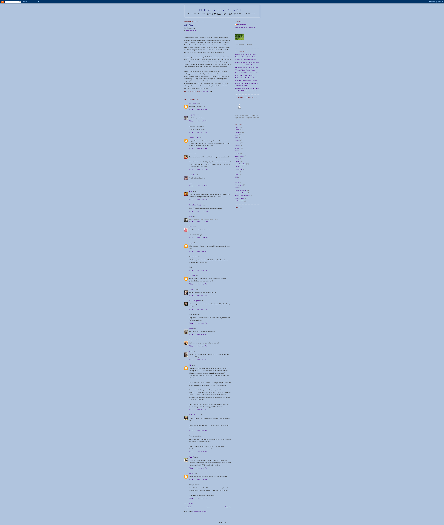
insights (237, 143)
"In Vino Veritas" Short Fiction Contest (247, 62)
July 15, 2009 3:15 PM (198, 284)
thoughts (237, 145)
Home (208, 507)
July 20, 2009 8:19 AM (198, 452)
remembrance (239, 156)
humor (237, 161)
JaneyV (191, 457)
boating (237, 166)
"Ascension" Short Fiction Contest (245, 65)
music (236, 174)
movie (237, 172)
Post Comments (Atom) (199, 511)
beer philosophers (240, 164)
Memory (191, 473)
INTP (236, 177)
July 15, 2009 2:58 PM (198, 270)
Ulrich (237, 182)
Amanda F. (192, 289)
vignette (237, 132)
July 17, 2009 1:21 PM (198, 360)
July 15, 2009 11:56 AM (199, 238)
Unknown (192, 275)
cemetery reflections (241, 193)
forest (236, 151)
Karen (191, 328)
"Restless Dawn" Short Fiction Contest (247, 73)
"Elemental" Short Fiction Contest (245, 54)
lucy (190, 243)
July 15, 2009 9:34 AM (198, 149)
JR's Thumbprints (194, 301)
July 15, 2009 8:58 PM (198, 323)
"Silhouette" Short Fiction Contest (245, 59)
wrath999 (192, 175)
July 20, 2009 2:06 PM (198, 468)
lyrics (236, 138)
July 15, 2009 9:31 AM (198, 132)
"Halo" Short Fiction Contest (244, 75)
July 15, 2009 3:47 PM (198, 295)
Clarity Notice (239, 198)
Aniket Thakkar (194, 415)
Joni (190, 216)
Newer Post (187, 507)
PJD (190, 365)
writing (237, 159)
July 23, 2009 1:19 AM (198, 479)
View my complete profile (245, 27)
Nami (236, 187)
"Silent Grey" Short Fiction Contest (246, 80)
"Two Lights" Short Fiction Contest (246, 91)
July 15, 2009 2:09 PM (198, 251)
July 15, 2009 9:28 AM (198, 121)
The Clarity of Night (222, 10)
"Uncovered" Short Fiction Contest (245, 57)
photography (239, 185)
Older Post (228, 507)
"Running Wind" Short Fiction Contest (247, 67)
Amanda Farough (191, 30)
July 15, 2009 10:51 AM (199, 200)
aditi (190, 351)
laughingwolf (193, 115)
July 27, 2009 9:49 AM (198, 498)
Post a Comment (189, 503)
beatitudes (238, 180)
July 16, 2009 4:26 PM (198, 346)
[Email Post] (211, 91)
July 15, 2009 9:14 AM (198, 109)
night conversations (241, 190)
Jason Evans (242, 24)
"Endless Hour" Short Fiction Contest (246, 78)
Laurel (191, 154)
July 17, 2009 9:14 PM (198, 410)
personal (237, 140)
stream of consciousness (242, 195)
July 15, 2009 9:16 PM (198, 334)
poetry (237, 127)
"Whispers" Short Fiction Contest (245, 70)
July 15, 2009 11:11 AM (199, 211)
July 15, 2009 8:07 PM (198, 309)
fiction (237, 130)
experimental (239, 169)
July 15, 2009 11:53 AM (199, 221)
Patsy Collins (193, 340)
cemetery (237, 148)
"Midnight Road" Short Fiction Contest (247, 88)
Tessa (190, 191)
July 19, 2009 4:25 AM (198, 431)
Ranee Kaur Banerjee (195, 205)
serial (236, 135)
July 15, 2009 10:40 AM (199, 186)
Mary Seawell (193, 103)
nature (237, 153)
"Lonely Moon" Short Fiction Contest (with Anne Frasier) (246, 84)
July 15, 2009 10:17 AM (199, 170)
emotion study (239, 201)
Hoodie (191, 227)
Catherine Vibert (194, 138)
